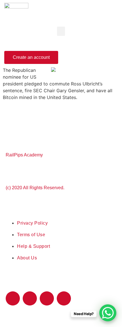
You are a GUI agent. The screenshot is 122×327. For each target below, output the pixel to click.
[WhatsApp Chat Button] (107, 312)
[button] (61, 31)
